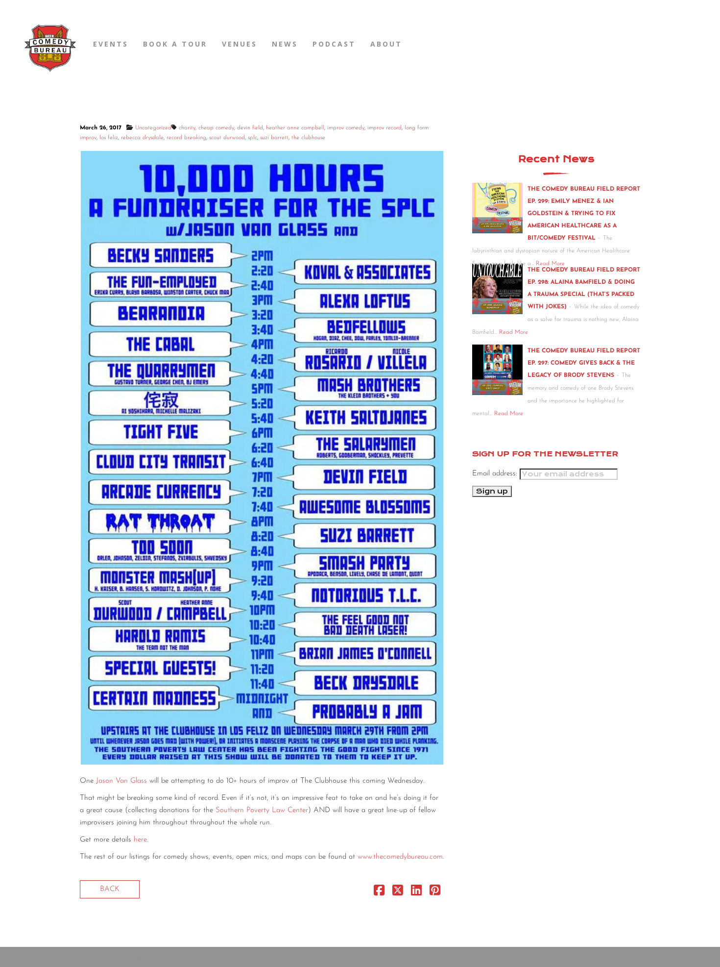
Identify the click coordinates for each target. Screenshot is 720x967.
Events (110, 44)
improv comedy (345, 128)
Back (110, 889)
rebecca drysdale (142, 138)
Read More (513, 332)
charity (187, 128)
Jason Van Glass (121, 781)
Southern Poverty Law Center (262, 810)
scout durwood (227, 138)
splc (252, 138)
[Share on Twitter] (397, 892)
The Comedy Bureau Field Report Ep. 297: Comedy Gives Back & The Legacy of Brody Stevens (584, 363)
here (140, 839)
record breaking (186, 138)
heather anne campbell (295, 128)
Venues (239, 44)
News (285, 44)
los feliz (108, 138)
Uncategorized (153, 128)
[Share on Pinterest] (435, 892)
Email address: (496, 473)
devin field (250, 128)
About (386, 44)
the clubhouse (308, 138)
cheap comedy (216, 128)
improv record (384, 128)
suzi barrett (274, 138)
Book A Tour (175, 44)
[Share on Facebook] (379, 892)
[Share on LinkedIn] (416, 892)
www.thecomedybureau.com (400, 857)
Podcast (334, 44)
